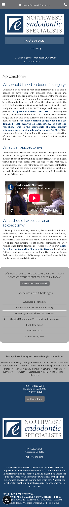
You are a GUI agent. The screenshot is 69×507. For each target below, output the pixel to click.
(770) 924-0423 (34, 40)
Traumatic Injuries (34, 336)
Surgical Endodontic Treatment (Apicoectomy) (34, 319)
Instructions (43, 497)
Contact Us (32, 500)
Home (6, 494)
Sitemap (58, 500)
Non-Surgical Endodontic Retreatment (34, 313)
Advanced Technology (34, 301)
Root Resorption (34, 325)
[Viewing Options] (7, 499)
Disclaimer (46, 500)
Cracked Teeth (34, 330)
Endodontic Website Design (25, 502)
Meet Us (56, 497)
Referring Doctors (14, 500)
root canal (20, 89)
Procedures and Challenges (34, 293)
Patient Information (22, 494)
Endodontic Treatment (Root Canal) (34, 307)
